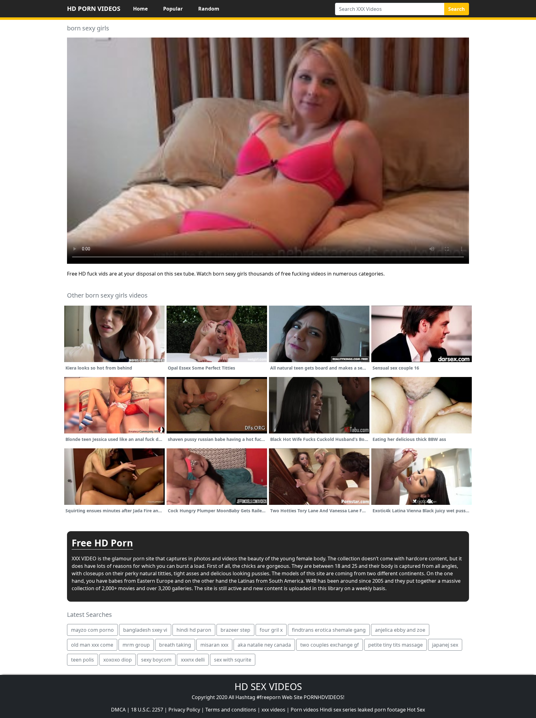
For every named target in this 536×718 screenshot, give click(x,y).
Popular (173, 8)
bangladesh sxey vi (145, 629)
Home (140, 8)
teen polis (82, 659)
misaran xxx (214, 644)
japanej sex (445, 644)
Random (208, 8)
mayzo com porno (92, 629)
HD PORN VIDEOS (93, 8)
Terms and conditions (230, 709)
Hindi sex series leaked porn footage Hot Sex (372, 709)
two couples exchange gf (329, 644)
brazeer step (235, 629)
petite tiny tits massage (395, 644)
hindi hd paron (193, 629)
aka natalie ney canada (264, 644)
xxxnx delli (193, 659)
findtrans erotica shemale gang (329, 629)
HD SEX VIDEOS (268, 686)
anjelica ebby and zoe (400, 629)
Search (456, 9)
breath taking (175, 644)
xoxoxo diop (117, 659)
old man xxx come (92, 644)
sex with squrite (232, 659)
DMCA (118, 709)
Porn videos (305, 709)
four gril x (271, 629)
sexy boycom (156, 659)
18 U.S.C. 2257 (147, 709)
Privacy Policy (184, 709)
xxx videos (273, 709)
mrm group (136, 644)
